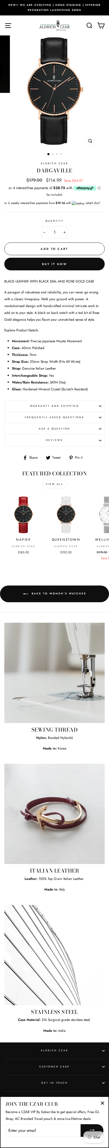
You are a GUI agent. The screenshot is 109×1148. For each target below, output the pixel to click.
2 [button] (53, 154)
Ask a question (54, 429)
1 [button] (48, 154)
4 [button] (61, 154)
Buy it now (54, 264)
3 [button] (57, 154)
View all (54, 484)
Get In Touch (54, 1083)
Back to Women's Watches (58, 593)
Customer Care (54, 1067)
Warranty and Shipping (54, 406)
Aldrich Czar (54, 163)
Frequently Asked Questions (54, 417)
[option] (54, 8)
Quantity (54, 221)
